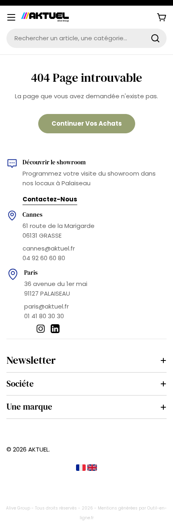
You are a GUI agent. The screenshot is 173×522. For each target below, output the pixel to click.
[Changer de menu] (11, 17)
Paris (31, 272)
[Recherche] (155, 38)
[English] (92, 468)
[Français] (81, 468)
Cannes (33, 214)
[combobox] (86, 38)
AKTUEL (38, 449)
